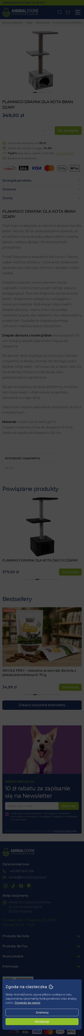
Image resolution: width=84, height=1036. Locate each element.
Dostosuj (42, 1012)
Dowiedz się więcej (27, 1002)
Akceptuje (42, 1021)
